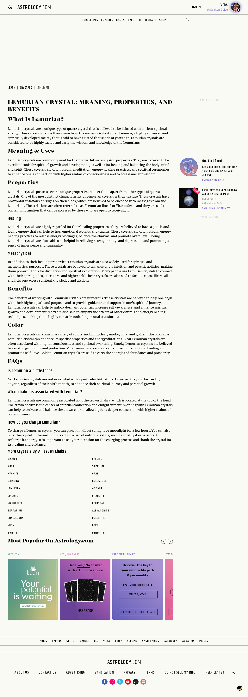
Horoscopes (90, 20)
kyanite (13, 473)
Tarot (132, 20)
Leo (96, 641)
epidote (13, 496)
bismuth (14, 459)
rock (11, 466)
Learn (11, 88)
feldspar (98, 503)
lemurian (14, 488)
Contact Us (47, 673)
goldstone (99, 481)
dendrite (98, 533)
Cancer (85, 641)
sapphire (98, 466)
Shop (162, 20)
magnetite (15, 503)
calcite (97, 459)
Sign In (196, 7)
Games (120, 20)
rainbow (13, 481)
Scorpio (132, 641)
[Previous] (163, 541)
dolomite (98, 518)
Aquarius (188, 641)
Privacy (130, 673)
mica (11, 525)
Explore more (211, 180)
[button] (233, 673)
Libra (118, 641)
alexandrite (100, 510)
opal (95, 473)
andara (97, 488)
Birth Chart (148, 20)
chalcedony (16, 518)
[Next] (170, 541)
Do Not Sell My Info (180, 673)
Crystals (26, 88)
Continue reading (214, 208)
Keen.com (14, 554)
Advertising (75, 673)
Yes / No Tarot (70, 554)
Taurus (57, 641)
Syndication (104, 673)
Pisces (203, 641)
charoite (98, 496)
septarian (15, 510)
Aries (43, 641)
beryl (96, 525)
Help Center (215, 673)
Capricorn (171, 641)
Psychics (107, 20)
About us (22, 673)
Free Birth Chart (123, 554)
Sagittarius (150, 641)
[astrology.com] (33, 7)
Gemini (70, 641)
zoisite (13, 533)
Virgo (107, 641)
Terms (150, 673)
